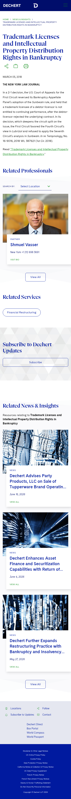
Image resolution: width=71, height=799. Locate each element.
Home (6, 19)
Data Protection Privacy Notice (35, 763)
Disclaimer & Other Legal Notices (35, 751)
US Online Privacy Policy (35, 755)
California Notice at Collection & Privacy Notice (35, 767)
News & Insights (22, 19)
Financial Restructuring (21, 312)
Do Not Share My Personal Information (35, 787)
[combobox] (35, 186)
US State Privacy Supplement (35, 771)
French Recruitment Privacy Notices (35, 779)
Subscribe (35, 362)
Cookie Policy (35, 759)
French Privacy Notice (35, 775)
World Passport (35, 736)
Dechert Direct (35, 724)
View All (35, 277)
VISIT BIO (14, 259)
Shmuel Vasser (24, 244)
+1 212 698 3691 (30, 252)
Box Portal (32, 728)
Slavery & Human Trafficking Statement (35, 783)
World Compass (35, 732)
